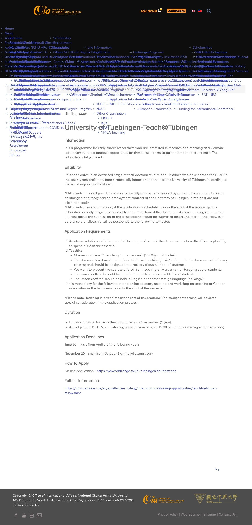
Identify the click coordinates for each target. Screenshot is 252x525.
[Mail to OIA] (40, 515)
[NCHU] (215, 498)
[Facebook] (18, 515)
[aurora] (152, 11)
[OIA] (163, 499)
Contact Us (227, 515)
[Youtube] (26, 515)
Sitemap (209, 515)
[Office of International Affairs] (58, 10)
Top (217, 469)
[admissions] (176, 11)
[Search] (210, 11)
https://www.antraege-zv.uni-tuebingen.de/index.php (136, 371)
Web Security (191, 515)
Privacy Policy (168, 515)
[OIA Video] (33, 515)
